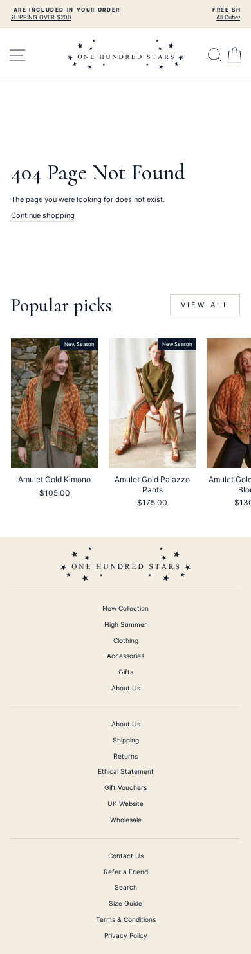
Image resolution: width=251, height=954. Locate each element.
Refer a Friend (126, 872)
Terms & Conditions (126, 919)
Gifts (125, 672)
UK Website (125, 803)
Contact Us (126, 856)
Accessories (125, 656)
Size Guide (125, 903)
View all (205, 304)
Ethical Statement (126, 771)
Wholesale (126, 820)
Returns (125, 756)
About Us (125, 688)
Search (126, 887)
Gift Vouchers (125, 787)
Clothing (125, 640)
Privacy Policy (125, 935)
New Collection (125, 608)
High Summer (125, 624)
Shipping (126, 740)
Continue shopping (43, 215)
